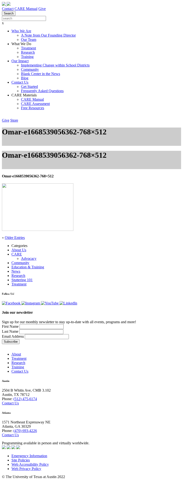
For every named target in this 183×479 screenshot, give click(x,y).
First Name (11, 326)
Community (30, 69)
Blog (24, 78)
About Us (18, 250)
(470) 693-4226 (25, 431)
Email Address (13, 336)
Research (28, 52)
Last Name (10, 331)
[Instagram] (31, 303)
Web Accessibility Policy (30, 464)
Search (9, 13)
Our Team (28, 40)
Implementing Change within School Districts (55, 65)
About (16, 354)
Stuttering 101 (22, 280)
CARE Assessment (35, 104)
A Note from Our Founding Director (48, 35)
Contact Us (19, 82)
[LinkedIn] (68, 303)
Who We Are (21, 31)
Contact (8, 9)
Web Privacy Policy (26, 469)
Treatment (28, 48)
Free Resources (32, 108)
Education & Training (27, 267)
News (15, 271)
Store (14, 120)
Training (27, 57)
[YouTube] (50, 303)
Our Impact (20, 61)
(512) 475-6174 (25, 399)
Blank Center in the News (40, 74)
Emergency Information (29, 456)
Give (42, 9)
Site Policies (20, 460)
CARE (16, 254)
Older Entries (15, 238)
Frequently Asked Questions (42, 91)
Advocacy (28, 258)
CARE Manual (26, 9)
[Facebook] (11, 303)
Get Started (29, 87)
